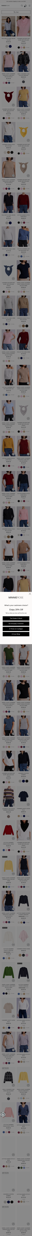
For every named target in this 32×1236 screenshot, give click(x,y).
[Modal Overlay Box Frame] (16, 618)
